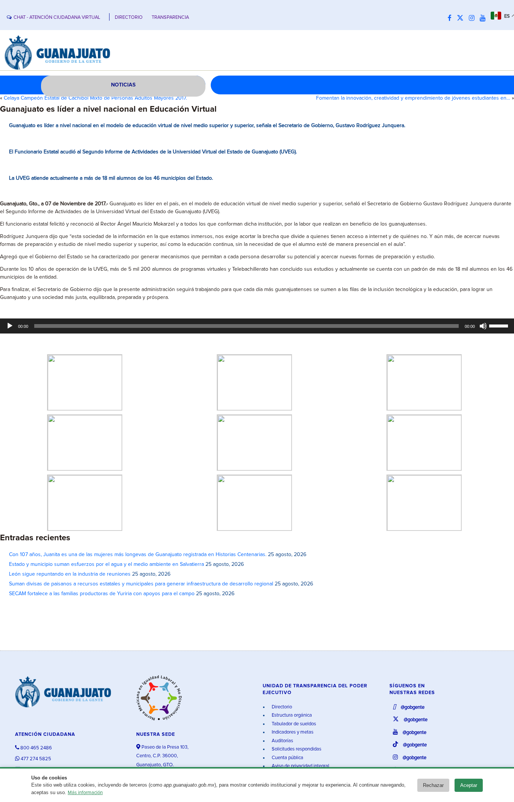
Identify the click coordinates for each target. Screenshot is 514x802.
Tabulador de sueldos (293, 724)
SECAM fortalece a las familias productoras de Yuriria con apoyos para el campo (102, 593)
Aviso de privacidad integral (300, 766)
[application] (257, 326)
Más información (85, 792)
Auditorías (282, 740)
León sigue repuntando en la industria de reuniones (70, 574)
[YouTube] (484, 18)
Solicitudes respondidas (296, 749)
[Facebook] (451, 18)
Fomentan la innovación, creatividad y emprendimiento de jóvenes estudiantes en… (413, 98)
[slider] (499, 325)
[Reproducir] (10, 326)
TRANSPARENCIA (170, 17)
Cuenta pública (287, 757)
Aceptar (468, 785)
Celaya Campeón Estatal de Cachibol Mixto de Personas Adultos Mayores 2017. (95, 98)
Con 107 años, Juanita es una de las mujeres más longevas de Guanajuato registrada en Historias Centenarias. (137, 554)
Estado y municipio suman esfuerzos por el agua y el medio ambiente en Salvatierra (106, 564)
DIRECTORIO (129, 17)
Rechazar (433, 785)
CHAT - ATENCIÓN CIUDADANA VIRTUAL (57, 17)
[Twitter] (462, 18)
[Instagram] (473, 18)
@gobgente (412, 707)
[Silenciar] (483, 326)
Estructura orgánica (291, 715)
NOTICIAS (123, 85)
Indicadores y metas (292, 732)
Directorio (281, 707)
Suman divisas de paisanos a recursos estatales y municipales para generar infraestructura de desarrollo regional (141, 584)
